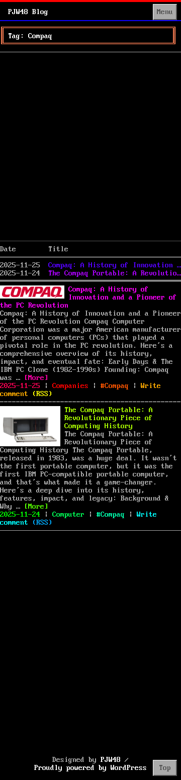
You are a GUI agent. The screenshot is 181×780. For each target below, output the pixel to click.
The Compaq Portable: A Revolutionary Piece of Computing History (114, 273)
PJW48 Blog (28, 12)
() (42, 394)
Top (165, 768)
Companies (70, 386)
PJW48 (111, 760)
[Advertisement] (90, 146)
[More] (36, 378)
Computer (68, 515)
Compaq (117, 386)
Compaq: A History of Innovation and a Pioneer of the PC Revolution (114, 265)
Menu (165, 12)
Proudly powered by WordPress (90, 768)
